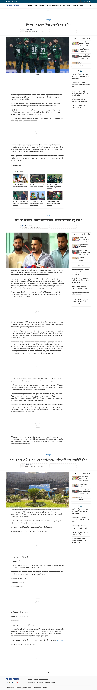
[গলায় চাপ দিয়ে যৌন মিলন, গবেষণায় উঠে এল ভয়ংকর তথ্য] (81, 57)
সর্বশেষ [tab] (76, 39)
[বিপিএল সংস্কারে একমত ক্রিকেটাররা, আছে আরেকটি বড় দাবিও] (81, 85)
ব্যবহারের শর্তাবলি (27, 688)
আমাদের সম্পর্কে (10, 688)
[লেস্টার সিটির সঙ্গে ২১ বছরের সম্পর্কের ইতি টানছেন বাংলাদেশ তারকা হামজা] (81, 77)
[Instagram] (87, 1)
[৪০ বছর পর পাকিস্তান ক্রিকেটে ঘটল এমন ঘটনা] (20, 182)
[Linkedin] (85, 1)
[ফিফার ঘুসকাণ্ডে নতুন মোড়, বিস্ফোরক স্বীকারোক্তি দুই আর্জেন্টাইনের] (81, 301)
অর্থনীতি (62, 5)
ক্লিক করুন (60, 640)
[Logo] (12, 5)
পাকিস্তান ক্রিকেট (16, 165)
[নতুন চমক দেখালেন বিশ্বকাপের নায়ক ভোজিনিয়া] (81, 107)
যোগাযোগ (18, 688)
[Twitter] (82, 1)
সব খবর (81, 65)
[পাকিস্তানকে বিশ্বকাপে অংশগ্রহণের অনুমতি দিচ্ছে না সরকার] (54, 182)
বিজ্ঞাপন (45, 688)
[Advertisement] (48, 15)
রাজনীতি (41, 5)
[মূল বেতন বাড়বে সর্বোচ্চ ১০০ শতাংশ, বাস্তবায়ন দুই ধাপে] (81, 44)
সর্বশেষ (30, 5)
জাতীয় (36, 5)
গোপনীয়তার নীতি (37, 688)
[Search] (88, 5)
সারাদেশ (48, 5)
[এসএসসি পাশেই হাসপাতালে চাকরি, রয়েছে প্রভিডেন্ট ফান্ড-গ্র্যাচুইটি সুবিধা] (81, 93)
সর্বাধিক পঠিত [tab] (86, 39)
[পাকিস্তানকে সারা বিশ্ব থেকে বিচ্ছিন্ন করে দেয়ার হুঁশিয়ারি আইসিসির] (20, 199)
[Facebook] (79, 1)
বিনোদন (75, 5)
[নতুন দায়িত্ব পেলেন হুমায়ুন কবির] (81, 50)
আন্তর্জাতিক (55, 5)
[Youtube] (90, 1)
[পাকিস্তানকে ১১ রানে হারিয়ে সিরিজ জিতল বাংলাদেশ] (37, 182)
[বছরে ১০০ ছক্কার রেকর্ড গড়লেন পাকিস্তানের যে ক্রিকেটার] (54, 199)
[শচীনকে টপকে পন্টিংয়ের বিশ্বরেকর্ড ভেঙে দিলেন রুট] (81, 101)
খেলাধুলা (69, 5)
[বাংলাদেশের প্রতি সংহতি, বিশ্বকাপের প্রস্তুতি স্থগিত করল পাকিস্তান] (37, 199)
